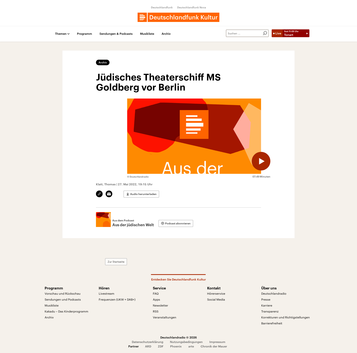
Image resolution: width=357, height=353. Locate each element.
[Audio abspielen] (261, 161)
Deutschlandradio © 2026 (178, 337)
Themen (61, 33)
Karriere (266, 305)
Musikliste (147, 33)
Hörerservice (216, 293)
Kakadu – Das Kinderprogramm (66, 311)
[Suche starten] (265, 33)
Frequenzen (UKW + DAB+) (117, 299)
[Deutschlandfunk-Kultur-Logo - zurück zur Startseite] (178, 17)
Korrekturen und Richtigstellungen (285, 317)
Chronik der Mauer (214, 346)
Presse (265, 299)
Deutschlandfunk (162, 7)
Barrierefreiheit (271, 323)
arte (191, 346)
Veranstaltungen (164, 317)
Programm (84, 33)
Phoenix (176, 346)
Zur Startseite (116, 261)
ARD (148, 346)
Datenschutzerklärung (147, 342)
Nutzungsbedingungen (186, 342)
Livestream (106, 293)
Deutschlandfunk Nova (191, 7)
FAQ (156, 293)
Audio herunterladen (143, 194)
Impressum (217, 342)
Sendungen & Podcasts (116, 33)
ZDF (160, 346)
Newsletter (160, 305)
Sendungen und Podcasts (63, 299)
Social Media (216, 299)
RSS (155, 311)
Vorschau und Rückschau (63, 293)
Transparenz (270, 311)
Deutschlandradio (273, 293)
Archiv (166, 33)
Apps (156, 299)
